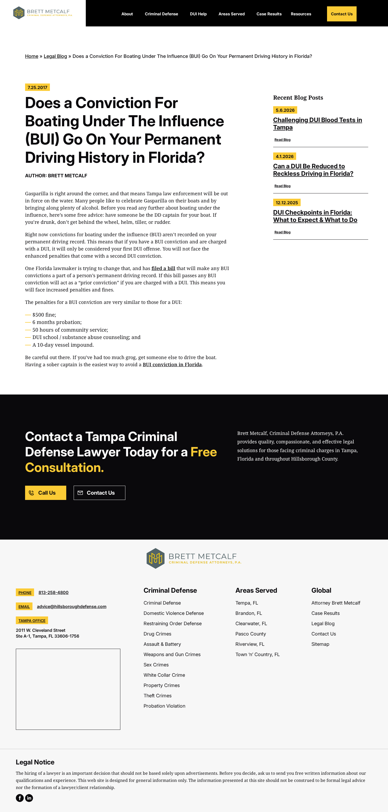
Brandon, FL (248, 613)
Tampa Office (31, 620)
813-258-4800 (54, 592)
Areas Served (232, 13)
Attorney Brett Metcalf (335, 603)
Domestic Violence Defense (174, 613)
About (127, 13)
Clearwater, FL (251, 623)
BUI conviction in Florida (172, 364)
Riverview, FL (249, 644)
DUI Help (198, 13)
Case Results (269, 13)
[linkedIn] (29, 799)
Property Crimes (162, 685)
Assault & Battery (162, 644)
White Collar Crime (164, 675)
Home (31, 56)
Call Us (47, 493)
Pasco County (250, 634)
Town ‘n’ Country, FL (257, 654)
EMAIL (24, 606)
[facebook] (20, 799)
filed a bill (163, 268)
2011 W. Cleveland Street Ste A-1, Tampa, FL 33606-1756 (47, 633)
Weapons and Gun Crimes (172, 654)
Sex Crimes (156, 664)
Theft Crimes (158, 695)
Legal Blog (55, 56)
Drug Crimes (157, 634)
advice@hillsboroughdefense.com (71, 606)
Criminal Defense (161, 13)
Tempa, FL (246, 603)
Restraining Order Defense (173, 623)
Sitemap (320, 644)
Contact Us (342, 13)
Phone (24, 592)
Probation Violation (164, 706)
